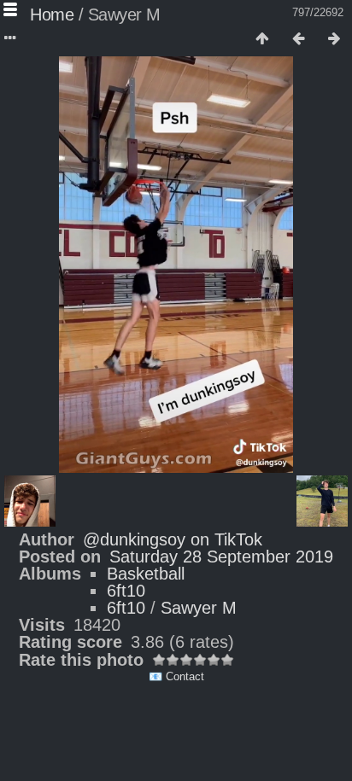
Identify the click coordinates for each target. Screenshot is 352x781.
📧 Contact (176, 676)
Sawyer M (199, 607)
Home (51, 14)
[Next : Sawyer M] (334, 39)
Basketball (146, 573)
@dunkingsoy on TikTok (172, 539)
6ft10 (126, 590)
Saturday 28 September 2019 (221, 556)
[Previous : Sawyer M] (298, 39)
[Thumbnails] (262, 39)
